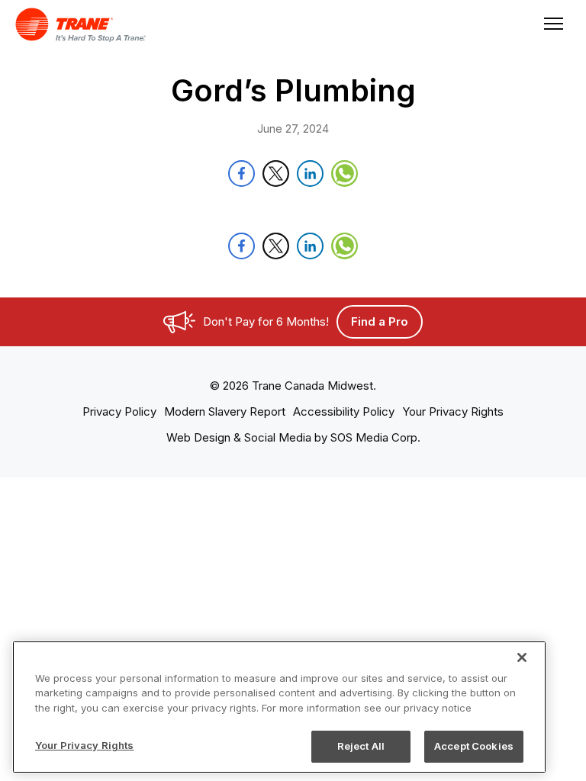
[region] (279, 707)
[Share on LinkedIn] (310, 173)
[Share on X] (275, 173)
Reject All (361, 746)
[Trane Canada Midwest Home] (161, 25)
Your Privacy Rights (84, 745)
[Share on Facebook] (241, 173)
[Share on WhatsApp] (344, 173)
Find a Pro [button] (379, 321)
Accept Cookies (474, 746)
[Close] (522, 657)
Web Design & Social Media (238, 437)
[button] (119, 411)
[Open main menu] (550, 24)
